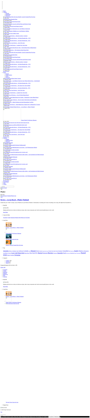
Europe (7, 73)
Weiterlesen (57, 416)
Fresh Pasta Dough (16, 21)
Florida (50, 251)
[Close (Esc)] (1, 414)
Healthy (76, 251)
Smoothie (60, 253)
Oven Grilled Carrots (14, 33)
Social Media (6, 181)
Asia (15, 195)
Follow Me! (3, 267)
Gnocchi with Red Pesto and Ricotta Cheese (21, 24)
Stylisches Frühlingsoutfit (20, 145)
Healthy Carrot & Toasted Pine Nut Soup (26, 16)
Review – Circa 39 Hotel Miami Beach (21, 95)
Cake (17, 251)
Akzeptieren (51, 416)
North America (9, 75)
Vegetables (12, 255)
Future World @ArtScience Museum (29, 120)
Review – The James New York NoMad (21, 85)
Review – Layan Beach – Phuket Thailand (26, 106)
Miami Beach (26, 253)
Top (1, 412)
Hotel (80, 251)
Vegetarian (17, 255)
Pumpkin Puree (14, 19)
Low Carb (14, 253)
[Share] (2, 414)
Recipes (7, 13)
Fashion (7, 139)
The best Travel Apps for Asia (23, 122)
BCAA (15, 159)
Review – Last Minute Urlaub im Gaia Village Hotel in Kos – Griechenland (24, 80)
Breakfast (14, 251)
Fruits (57, 251)
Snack (64, 253)
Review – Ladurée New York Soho (19, 45)
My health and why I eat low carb (21, 152)
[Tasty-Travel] (4, 187)
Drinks (37, 251)
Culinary (5, 12)
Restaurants (8, 14)
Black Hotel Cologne (16, 78)
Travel (4, 72)
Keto (83, 251)
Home (4, 11)
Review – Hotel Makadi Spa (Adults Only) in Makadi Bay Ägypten (26, 104)
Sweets (75, 253)
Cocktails (26, 251)
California (21, 251)
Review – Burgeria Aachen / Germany (20, 35)
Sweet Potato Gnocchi (18, 26)
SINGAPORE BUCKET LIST (20, 125)
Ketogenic (86, 251)
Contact (4, 184)
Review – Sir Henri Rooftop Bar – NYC (22, 38)
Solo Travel (68, 253)
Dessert (33, 251)
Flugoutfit (11, 142)
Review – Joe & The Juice (19, 43)
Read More (5, 212)
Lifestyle (5, 138)
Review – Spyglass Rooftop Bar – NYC (22, 40)
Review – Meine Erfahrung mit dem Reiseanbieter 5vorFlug (20, 102)
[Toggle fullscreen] (3, 414)
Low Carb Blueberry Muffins (23, 31)
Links (4, 183)
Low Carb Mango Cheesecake (23, 28)
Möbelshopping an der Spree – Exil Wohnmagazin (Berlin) (24, 147)
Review (50, 253)
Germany (60, 251)
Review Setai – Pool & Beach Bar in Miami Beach (25, 47)
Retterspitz (15, 157)
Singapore (55, 253)
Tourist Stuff (78, 253)
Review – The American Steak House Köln (19, 50)
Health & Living (9, 140)
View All (8, 15)
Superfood (72, 253)
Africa (7, 76)
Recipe (40, 253)
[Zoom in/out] (5, 414)
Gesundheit (65, 251)
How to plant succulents (14, 149)
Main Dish (21, 253)
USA (5, 255)
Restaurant (45, 253)
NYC (36, 253)
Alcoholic (6, 251)
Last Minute (5, 253)
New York (32, 253)
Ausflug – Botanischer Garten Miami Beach (29, 97)
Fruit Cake (53, 251)
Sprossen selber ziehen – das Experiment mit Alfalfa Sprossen (31, 154)
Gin (69, 251)
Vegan (8, 255)
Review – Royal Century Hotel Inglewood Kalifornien (25, 99)
